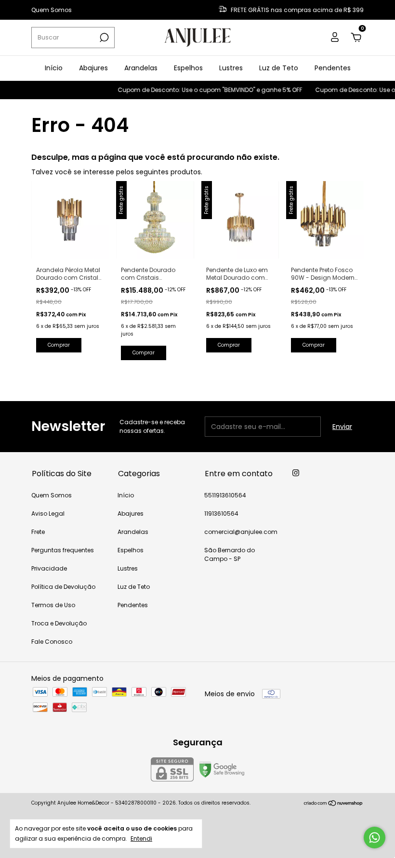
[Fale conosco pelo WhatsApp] (374, 837)
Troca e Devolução (59, 623)
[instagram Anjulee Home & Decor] (296, 472)
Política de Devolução (63, 587)
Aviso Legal (48, 513)
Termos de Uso (53, 605)
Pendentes (333, 68)
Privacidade (49, 568)
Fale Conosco (51, 641)
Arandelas (141, 68)
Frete (38, 532)
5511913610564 (225, 495)
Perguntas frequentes (62, 550)
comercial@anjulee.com (240, 532)
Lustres (231, 68)
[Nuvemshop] (333, 804)
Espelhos (188, 68)
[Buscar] (103, 37)
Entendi (141, 838)
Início (54, 68)
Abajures (93, 68)
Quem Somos (51, 10)
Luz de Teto (278, 68)
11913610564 (221, 513)
